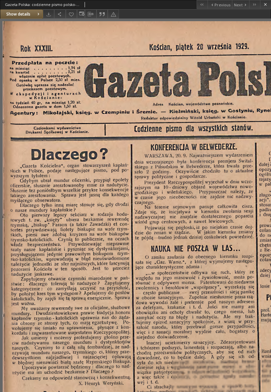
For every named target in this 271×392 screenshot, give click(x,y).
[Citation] (102, 14)
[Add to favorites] (71, 14)
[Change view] (81, 14)
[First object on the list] (202, 4)
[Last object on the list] (254, 4)
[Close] (265, 4)
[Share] (59, 14)
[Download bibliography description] (90, 14)
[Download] (48, 14)
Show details (18, 14)
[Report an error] (113, 14)
